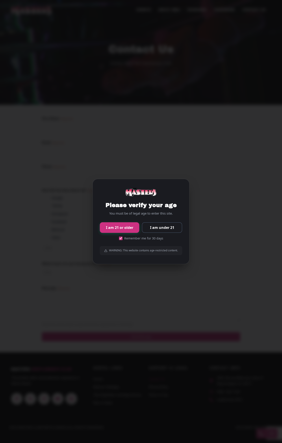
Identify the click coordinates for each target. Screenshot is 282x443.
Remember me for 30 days (143, 238)
